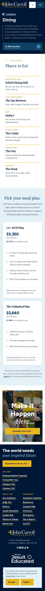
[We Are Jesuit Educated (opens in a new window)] (22, 558)
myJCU (7, 376)
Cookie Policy (10, 576)
